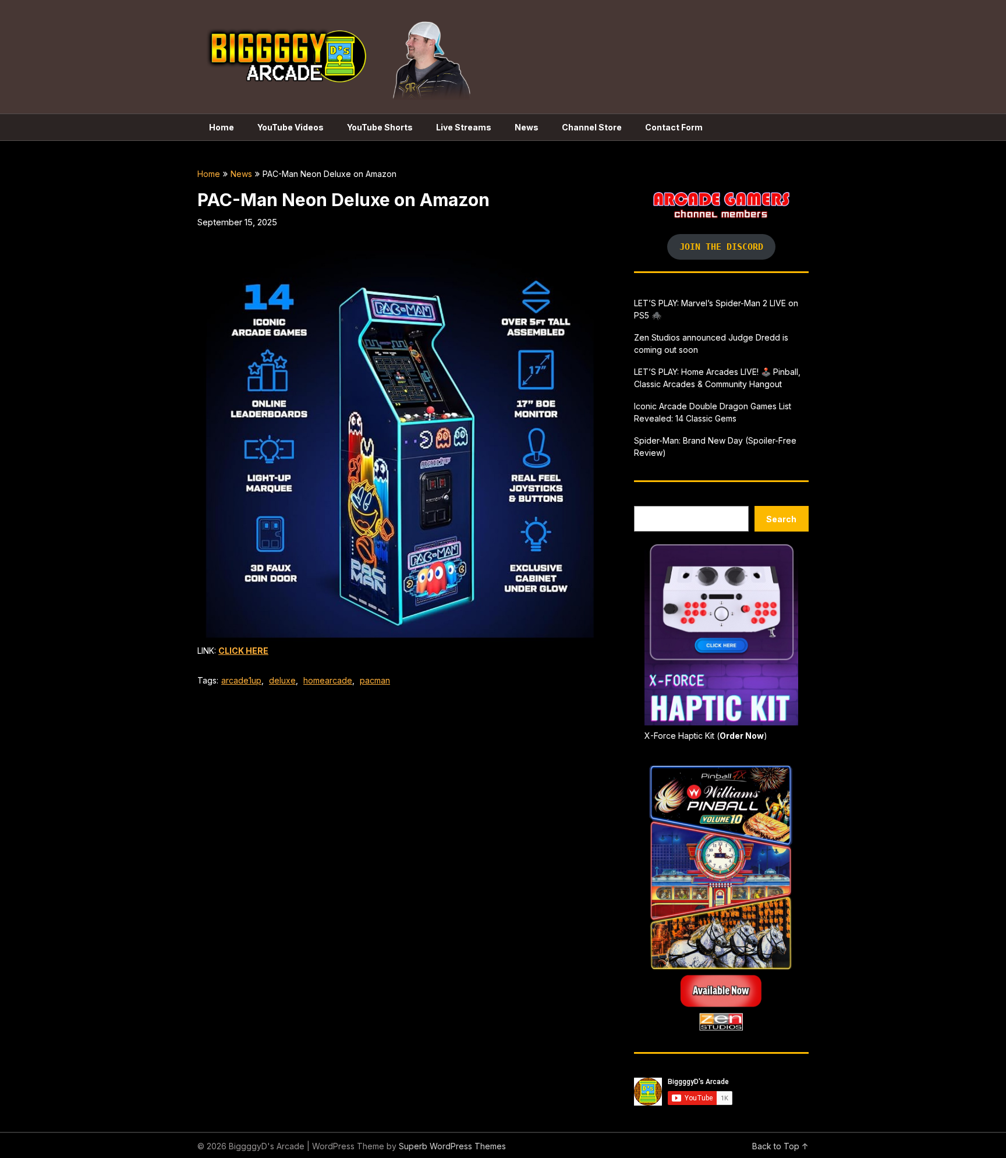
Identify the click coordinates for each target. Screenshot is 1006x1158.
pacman (375, 680)
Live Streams (463, 127)
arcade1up (241, 680)
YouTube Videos (290, 127)
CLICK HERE (243, 651)
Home (221, 127)
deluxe (282, 680)
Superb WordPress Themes (452, 1146)
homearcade (327, 680)
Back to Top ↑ (780, 1146)
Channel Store (592, 127)
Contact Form (674, 127)
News (527, 127)
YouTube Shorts (380, 127)
